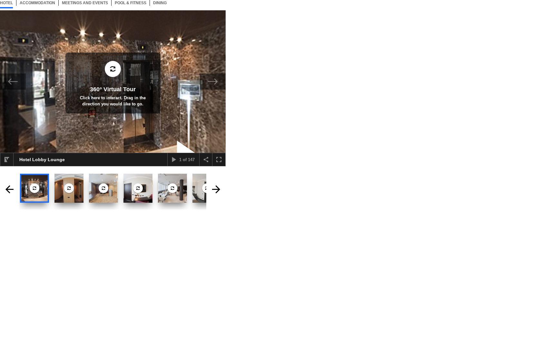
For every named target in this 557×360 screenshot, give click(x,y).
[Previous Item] (13, 81)
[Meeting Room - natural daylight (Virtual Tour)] (103, 188)
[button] (7, 159)
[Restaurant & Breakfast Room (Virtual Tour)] (172, 188)
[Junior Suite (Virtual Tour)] (68, 188)
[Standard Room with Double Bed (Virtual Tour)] (137, 188)
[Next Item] (213, 81)
